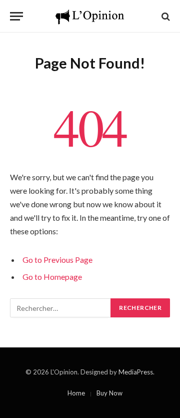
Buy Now (109, 393)
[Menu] (16, 16)
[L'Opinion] (90, 16)
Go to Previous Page (57, 259)
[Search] (165, 16)
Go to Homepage (52, 276)
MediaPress (135, 372)
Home (76, 393)
